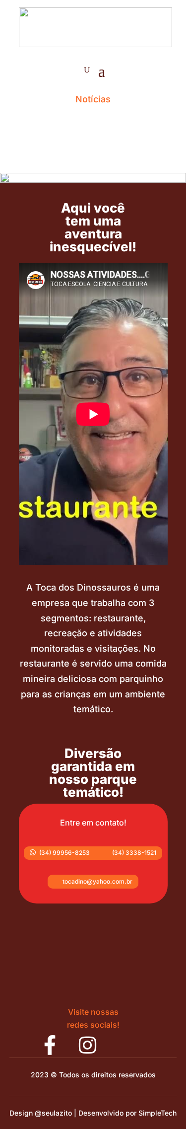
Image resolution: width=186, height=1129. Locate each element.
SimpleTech (157, 1113)
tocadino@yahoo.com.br (93, 881)
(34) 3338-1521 (129, 852)
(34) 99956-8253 (60, 852)
